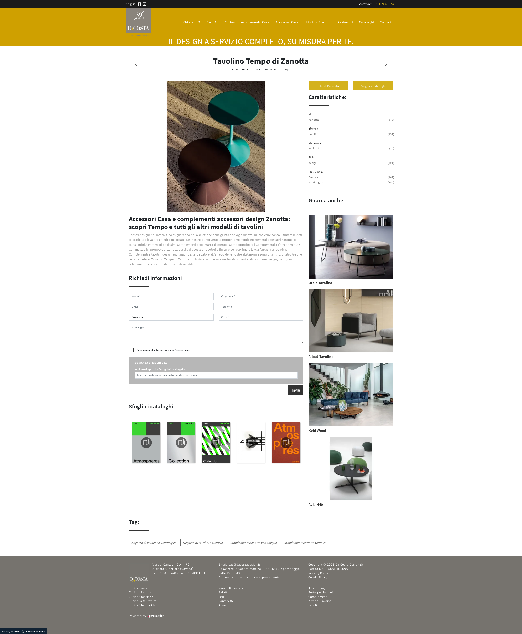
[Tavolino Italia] (137, 64)
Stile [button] (311, 157)
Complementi (270, 69)
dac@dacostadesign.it (244, 565)
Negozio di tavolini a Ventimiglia (153, 543)
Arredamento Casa (255, 22)
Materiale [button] (315, 143)
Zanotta (351, 120)
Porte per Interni (320, 593)
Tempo (285, 69)
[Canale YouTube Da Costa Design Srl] (145, 4)
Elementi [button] (314, 129)
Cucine (230, 22)
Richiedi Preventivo (328, 86)
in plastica (351, 148)
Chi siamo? (191, 22)
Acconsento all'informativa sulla (163, 350)
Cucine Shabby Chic (143, 605)
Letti (222, 597)
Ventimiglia (351, 182)
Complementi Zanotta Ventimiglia (253, 543)
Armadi (224, 605)
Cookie (16, 631)
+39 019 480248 (384, 4)
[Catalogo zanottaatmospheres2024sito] (286, 442)
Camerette (226, 601)
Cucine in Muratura (143, 601)
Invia (296, 390)
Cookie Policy (317, 577)
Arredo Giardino (320, 601)
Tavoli (312, 605)
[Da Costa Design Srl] (138, 22)
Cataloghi (366, 22)
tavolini (351, 134)
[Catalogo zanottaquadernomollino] (251, 442)
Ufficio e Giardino (318, 22)
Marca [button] (313, 114)
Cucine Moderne (140, 593)
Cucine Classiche (141, 597)
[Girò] (384, 64)
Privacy (5, 631)
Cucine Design (139, 588)
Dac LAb (212, 22)
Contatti (386, 22)
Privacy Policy (182, 350)
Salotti (223, 593)
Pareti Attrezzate (231, 588)
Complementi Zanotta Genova (304, 543)
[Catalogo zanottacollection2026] (216, 442)
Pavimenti (345, 22)
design (351, 163)
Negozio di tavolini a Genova (203, 543)
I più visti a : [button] (316, 172)
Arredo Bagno (318, 588)
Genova (351, 177)
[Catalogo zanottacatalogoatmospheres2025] (146, 442)
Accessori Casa (286, 22)
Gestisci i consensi (35, 631)
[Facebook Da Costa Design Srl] (139, 4)
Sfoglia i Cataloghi (373, 86)
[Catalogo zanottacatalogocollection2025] (181, 442)
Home (235, 69)
